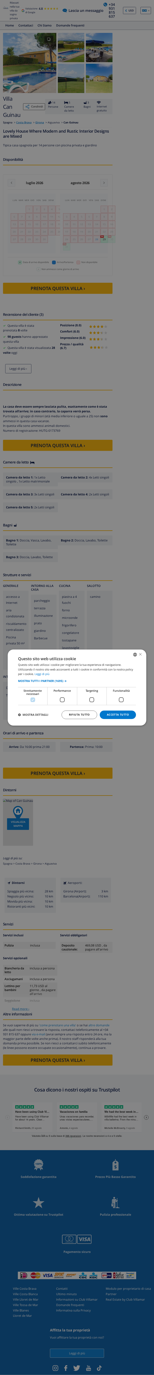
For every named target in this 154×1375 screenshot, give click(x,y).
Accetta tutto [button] (118, 714)
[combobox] (135, 654)
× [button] (140, 654)
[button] (77, 681)
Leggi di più (42, 674)
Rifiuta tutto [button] (79, 714)
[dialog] (77, 687)
